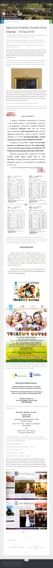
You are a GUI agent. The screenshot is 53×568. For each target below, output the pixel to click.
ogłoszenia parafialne (12, 540)
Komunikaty (43, 1)
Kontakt (49, 1)
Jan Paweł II (14, 1)
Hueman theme (19, 565)
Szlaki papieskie (22, 1)
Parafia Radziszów (6, 1)
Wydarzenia (30, 1)
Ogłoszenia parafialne (12, 21)
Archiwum (37, 1)
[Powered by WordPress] (8, 565)
